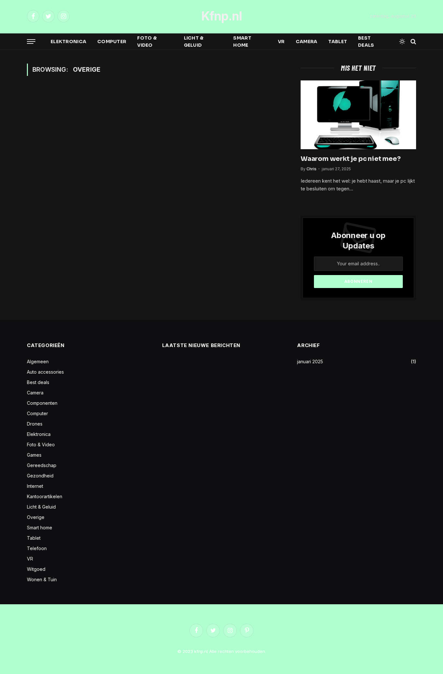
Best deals (366, 41)
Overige (35, 517)
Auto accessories (45, 372)
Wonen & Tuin (42, 579)
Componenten (42, 403)
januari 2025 (310, 361)
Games (34, 455)
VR (281, 41)
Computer (111, 41)
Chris (311, 168)
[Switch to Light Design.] (402, 41)
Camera (306, 41)
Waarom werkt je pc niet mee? (351, 159)
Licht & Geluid (194, 41)
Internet (35, 486)
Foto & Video (147, 41)
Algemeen (38, 361)
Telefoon (37, 548)
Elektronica (68, 41)
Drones (34, 424)
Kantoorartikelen (44, 496)
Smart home (242, 41)
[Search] (412, 41)
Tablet (337, 41)
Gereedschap (41, 465)
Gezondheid (40, 475)
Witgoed (36, 569)
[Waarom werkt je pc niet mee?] (358, 114)
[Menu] (31, 41)
